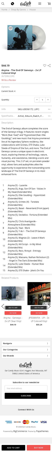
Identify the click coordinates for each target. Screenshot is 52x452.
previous (3, 306)
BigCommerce (20, 431)
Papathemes (42, 431)
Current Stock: (8, 91)
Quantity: (5, 99)
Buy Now (13, 313)
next (49, 306)
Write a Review (8, 80)
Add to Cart (13, 308)
